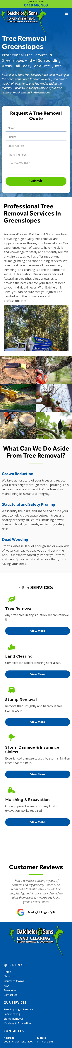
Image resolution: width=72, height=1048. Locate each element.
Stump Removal (13, 1018)
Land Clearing (12, 1014)
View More (37, 630)
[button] (66, 13)
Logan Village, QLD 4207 (18, 1039)
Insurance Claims (14, 981)
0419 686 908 (36, 5)
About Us (9, 976)
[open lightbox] (18, 370)
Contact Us (10, 995)
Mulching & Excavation (17, 1023)
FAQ (6, 985)
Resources (10, 990)
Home (7, 972)
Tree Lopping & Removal (19, 1009)
